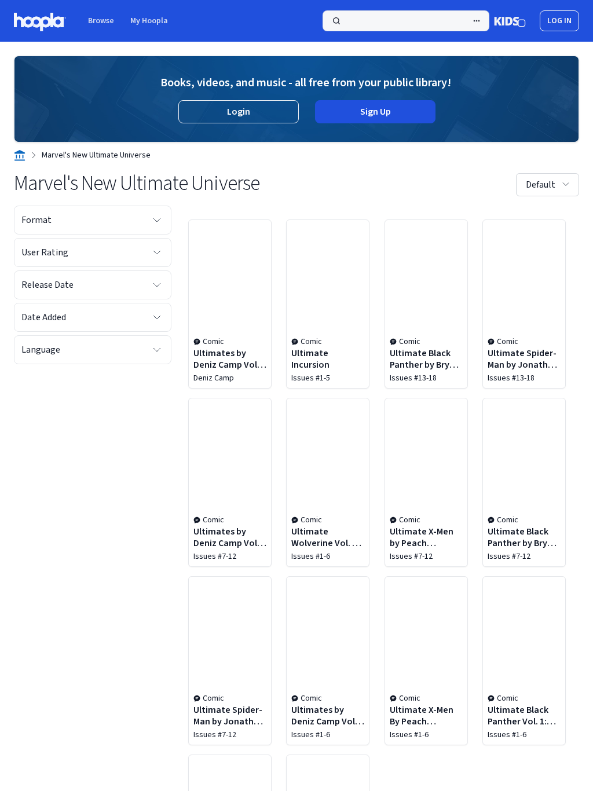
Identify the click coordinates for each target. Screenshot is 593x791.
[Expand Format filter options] (157, 220)
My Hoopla (149, 21)
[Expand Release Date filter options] (157, 285)
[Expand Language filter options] (157, 350)
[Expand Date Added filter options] (157, 317)
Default (540, 184)
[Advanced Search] (476, 21)
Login (238, 111)
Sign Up (375, 111)
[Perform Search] (406, 20)
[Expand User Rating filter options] (157, 252)
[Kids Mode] (509, 21)
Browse (101, 21)
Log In (559, 21)
